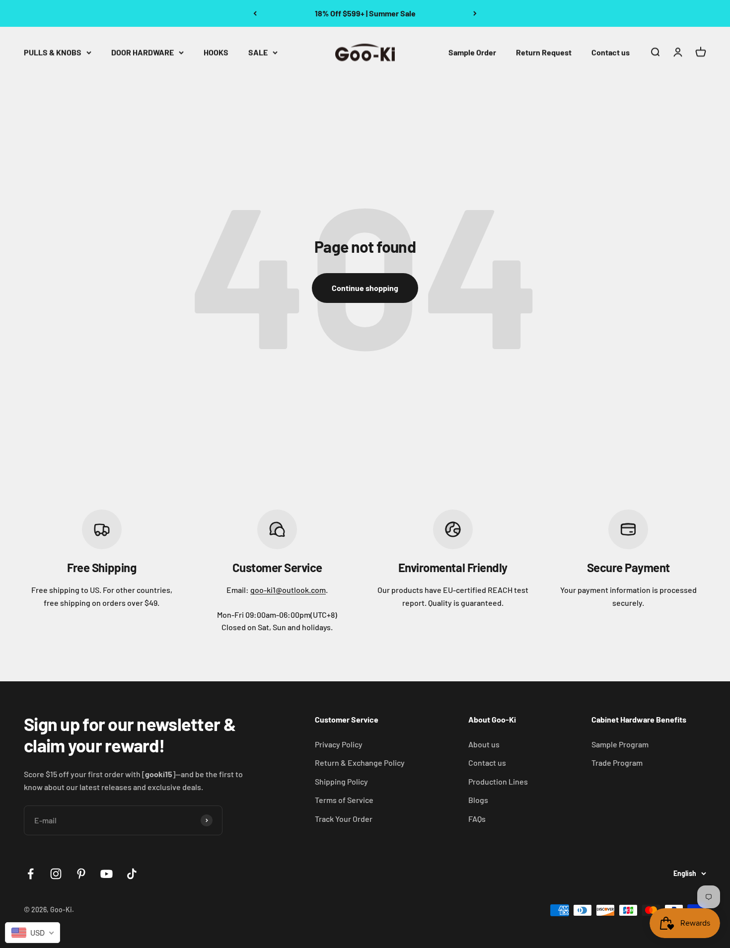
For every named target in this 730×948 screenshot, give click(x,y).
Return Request (544, 52)
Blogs (478, 799)
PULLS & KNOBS (52, 52)
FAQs (477, 818)
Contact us (610, 52)
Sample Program (620, 744)
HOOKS (216, 52)
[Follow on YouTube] (106, 873)
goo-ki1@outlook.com (288, 589)
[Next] (475, 13)
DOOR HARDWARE (142, 52)
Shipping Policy (341, 781)
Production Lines (498, 781)
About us (484, 744)
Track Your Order (343, 818)
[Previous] (255, 13)
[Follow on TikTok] (132, 873)
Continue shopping (365, 287)
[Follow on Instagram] (56, 873)
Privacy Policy (339, 744)
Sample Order (472, 52)
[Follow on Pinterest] (81, 873)
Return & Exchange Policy (360, 762)
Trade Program (617, 762)
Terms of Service (344, 799)
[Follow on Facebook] (30, 873)
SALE (258, 52)
